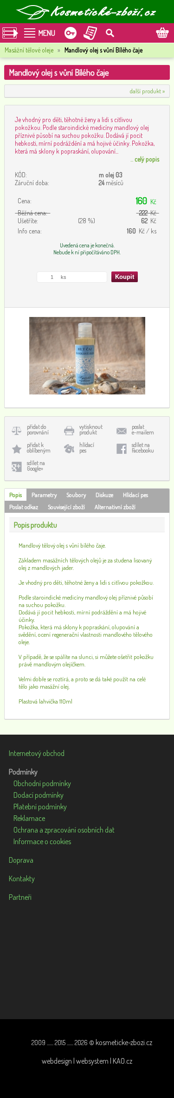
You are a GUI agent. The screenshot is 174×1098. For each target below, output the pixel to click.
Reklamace (29, 818)
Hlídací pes (135, 494)
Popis (15, 494)
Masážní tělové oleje (29, 50)
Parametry (44, 494)
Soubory (76, 494)
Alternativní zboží (115, 506)
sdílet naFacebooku (143, 447)
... (144, 159)
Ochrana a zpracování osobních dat (64, 829)
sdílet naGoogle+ (36, 465)
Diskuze (104, 494)
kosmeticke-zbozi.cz (124, 1042)
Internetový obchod (36, 753)
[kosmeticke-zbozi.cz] (87, 11)
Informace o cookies (42, 841)
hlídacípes (86, 447)
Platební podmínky (40, 806)
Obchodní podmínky (42, 783)
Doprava (21, 860)
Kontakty (22, 878)
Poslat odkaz (23, 506)
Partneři (20, 897)
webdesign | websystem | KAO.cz (87, 1061)
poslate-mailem (143, 429)
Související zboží (66, 506)
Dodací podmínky (38, 795)
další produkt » (147, 91)
